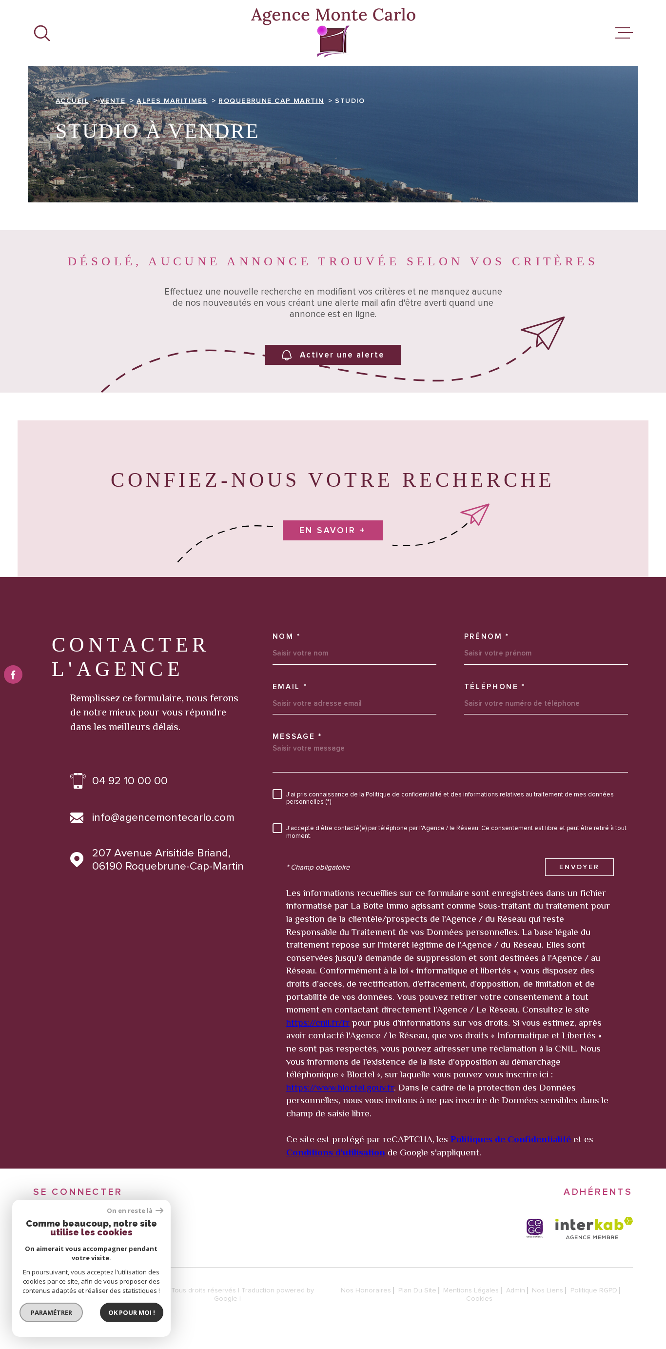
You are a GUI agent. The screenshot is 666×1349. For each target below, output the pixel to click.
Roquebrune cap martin (271, 101)
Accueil (72, 101)
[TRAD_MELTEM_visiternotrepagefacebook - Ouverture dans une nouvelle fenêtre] (13, 674)
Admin (515, 1290)
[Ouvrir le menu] (624, 33)
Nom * (287, 636)
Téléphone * (495, 687)
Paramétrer (51, 1312)
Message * (297, 736)
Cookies (479, 1298)
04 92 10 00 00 (130, 781)
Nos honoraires (366, 1290)
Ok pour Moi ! (131, 1312)
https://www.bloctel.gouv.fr (340, 1087)
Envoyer (579, 867)
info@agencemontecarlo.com (163, 817)
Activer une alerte (342, 355)
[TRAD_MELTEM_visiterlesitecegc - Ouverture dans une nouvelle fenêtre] (535, 1228)
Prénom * (487, 636)
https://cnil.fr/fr (318, 1022)
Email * (290, 687)
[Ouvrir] (42, 33)
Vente (112, 101)
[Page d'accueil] (333, 33)
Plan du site (417, 1290)
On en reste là (130, 1210)
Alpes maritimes (172, 101)
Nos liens (547, 1290)
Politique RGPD (593, 1290)
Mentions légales (471, 1290)
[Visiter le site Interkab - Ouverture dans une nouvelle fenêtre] (594, 1228)
